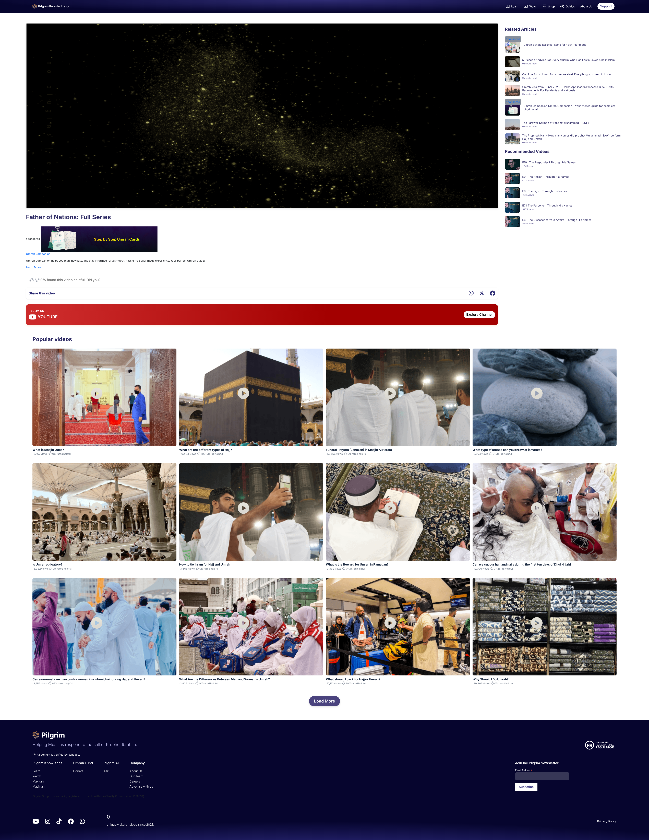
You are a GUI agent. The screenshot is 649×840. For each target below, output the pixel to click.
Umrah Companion (38, 254)
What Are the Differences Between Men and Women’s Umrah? (224, 679)
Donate (78, 771)
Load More (324, 701)
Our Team (136, 776)
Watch (36, 776)
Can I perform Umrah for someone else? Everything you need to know (566, 74)
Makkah (38, 781)
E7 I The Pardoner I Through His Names (547, 205)
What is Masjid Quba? (48, 450)
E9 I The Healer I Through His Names (545, 176)
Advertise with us (141, 786)
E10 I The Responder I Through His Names (549, 162)
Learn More (33, 267)
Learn (36, 771)
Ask (106, 771)
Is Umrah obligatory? (47, 564)
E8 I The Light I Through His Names (544, 191)
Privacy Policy (607, 821)
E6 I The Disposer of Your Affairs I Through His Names (556, 220)
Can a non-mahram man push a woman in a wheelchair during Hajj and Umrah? (88, 679)
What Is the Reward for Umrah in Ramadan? (357, 564)
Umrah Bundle (532, 44)
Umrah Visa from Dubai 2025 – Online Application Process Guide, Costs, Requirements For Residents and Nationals (568, 88)
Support (606, 6)
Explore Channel (479, 315)
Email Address (523, 770)
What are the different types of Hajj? (205, 450)
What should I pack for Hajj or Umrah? (353, 679)
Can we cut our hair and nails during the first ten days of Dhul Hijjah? (522, 564)
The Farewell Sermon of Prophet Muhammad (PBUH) (555, 122)
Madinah (38, 786)
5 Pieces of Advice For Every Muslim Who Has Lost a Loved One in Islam (568, 60)
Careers (134, 781)
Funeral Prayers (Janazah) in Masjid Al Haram (359, 450)
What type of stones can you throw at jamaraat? (507, 450)
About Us (586, 6)
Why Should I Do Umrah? (491, 679)
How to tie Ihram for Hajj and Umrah (204, 564)
